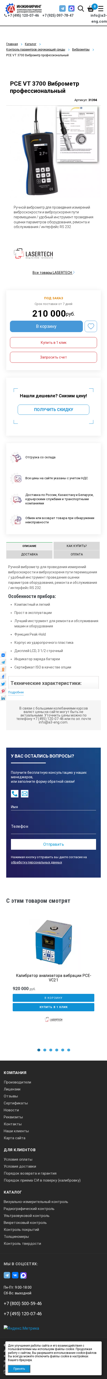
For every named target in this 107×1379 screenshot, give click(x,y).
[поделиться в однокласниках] (3, 670)
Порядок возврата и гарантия (30, 1173)
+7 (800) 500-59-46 (23, 1303)
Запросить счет (53, 357)
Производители (17, 1082)
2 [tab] (44, 1050)
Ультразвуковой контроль (27, 1215)
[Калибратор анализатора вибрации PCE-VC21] (53, 943)
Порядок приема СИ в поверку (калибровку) (42, 1180)
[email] (24, 793)
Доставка (29, 554)
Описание (29, 546)
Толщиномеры (16, 1236)
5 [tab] (62, 1050)
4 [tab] (56, 1050)
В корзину (46, 326)
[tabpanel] (53, 979)
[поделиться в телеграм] (3, 663)
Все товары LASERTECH (53, 273)
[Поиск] (81, 8)
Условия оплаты (18, 1159)
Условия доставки (20, 1166)
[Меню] (101, 8)
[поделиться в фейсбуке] (3, 677)
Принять (19, 1369)
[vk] (15, 1275)
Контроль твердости (22, 1243)
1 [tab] (38, 1050)
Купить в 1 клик (53, 343)
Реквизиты (13, 1117)
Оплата (77, 554)
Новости (11, 1110)
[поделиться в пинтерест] (3, 691)
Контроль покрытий (21, 1229)
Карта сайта (14, 1138)
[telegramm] (62, 8)
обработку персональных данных (36, 862)
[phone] (14, 793)
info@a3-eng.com (99, 18)
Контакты (13, 1124)
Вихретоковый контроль (25, 1222)
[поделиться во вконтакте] (3, 655)
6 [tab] (68, 1050)
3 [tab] (50, 1050)
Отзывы (11, 1096)
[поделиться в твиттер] (3, 684)
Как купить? (77, 546)
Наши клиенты (16, 1131)
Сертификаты (16, 1103)
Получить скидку (53, 409)
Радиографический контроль (29, 1208)
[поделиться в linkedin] (3, 699)
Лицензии (12, 1089)
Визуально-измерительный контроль (36, 1201)
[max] (71, 8)
